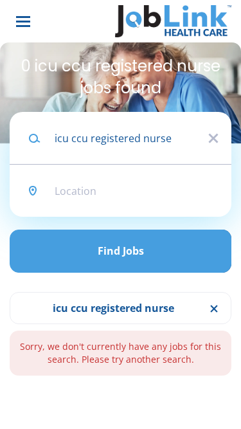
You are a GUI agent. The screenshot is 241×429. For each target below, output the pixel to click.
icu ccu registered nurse (113, 308)
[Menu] (23, 21)
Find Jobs (121, 251)
